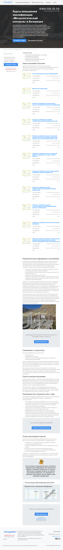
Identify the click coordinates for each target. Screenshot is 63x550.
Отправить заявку (19, 40)
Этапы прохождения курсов (32, 60)
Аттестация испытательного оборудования (45, 73)
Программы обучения (35, 40)
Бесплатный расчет (41, 341)
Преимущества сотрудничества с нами (35, 59)
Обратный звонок (41, 514)
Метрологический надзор (39, 88)
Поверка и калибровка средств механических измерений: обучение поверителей (45, 171)
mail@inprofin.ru (56, 536)
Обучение (48, 2)
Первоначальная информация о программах (36, 55)
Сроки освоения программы (32, 57)
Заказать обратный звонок (41, 428)
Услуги (54, 2)
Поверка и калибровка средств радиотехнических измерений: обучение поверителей (44, 189)
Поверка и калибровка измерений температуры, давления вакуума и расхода (44, 120)
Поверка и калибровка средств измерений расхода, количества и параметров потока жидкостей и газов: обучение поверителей (44, 137)
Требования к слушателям (31, 56)
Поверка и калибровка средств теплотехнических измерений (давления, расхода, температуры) (44, 206)
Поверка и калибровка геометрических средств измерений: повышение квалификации (46, 104)
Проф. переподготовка (38, 2)
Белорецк (57, 534)
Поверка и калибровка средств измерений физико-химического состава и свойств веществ (44, 155)
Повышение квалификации (23, 2)
